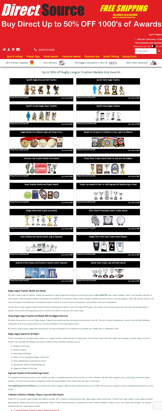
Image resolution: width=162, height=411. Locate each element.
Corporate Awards (71, 56)
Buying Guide (130, 56)
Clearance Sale (92, 56)
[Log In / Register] (8, 49)
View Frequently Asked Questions (148, 43)
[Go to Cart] (13, 49)
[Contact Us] (18, 49)
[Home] (3, 49)
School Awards (50, 56)
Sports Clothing (111, 56)
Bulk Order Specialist (137, 62)
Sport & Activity (15, 56)
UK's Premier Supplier (17, 62)
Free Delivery (50, 62)
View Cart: (149, 39)
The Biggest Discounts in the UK (91, 62)
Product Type (33, 56)
